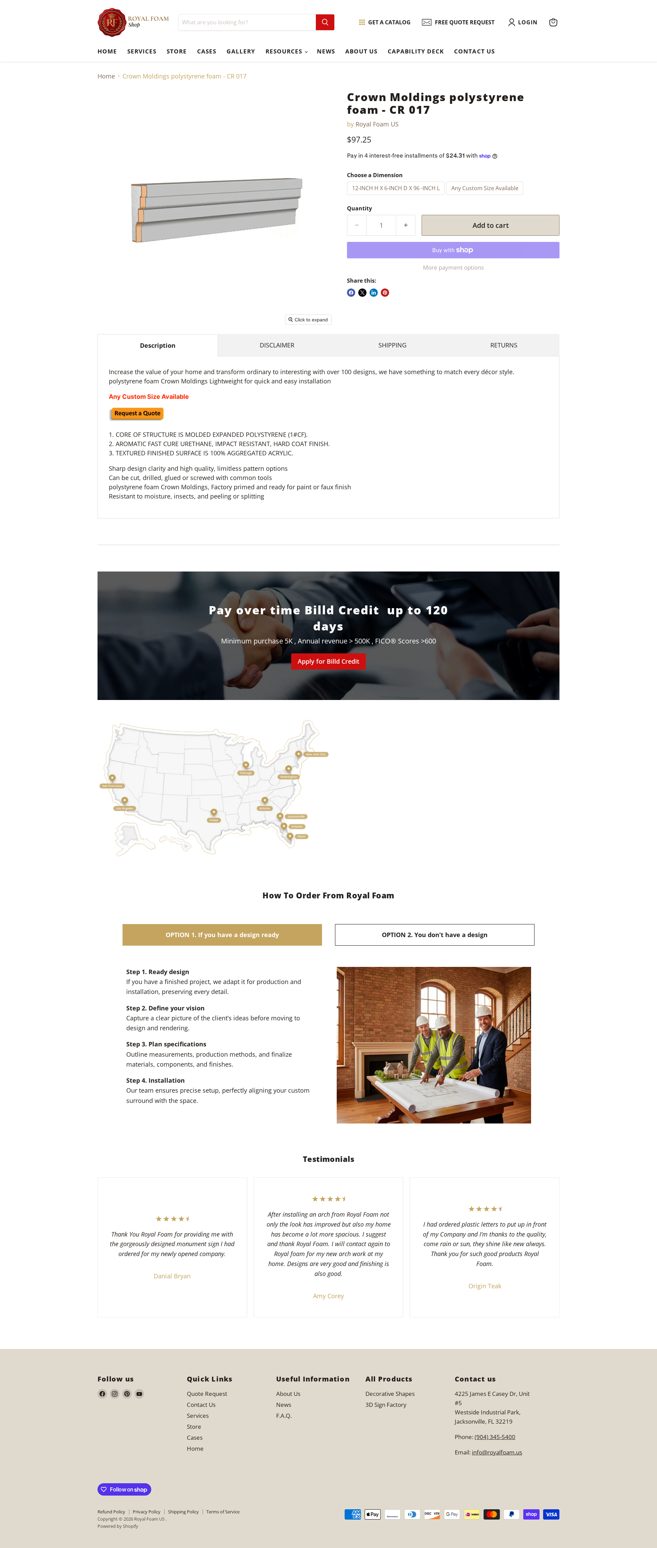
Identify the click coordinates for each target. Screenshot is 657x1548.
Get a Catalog (389, 22)
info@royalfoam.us (497, 1452)
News (326, 51)
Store (177, 51)
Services (141, 51)
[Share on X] (362, 292)
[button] (524, 22)
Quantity (359, 208)
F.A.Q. (284, 1416)
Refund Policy (111, 1512)
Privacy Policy (146, 1512)
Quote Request (153, 1117)
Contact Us (474, 51)
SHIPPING (392, 345)
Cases (206, 51)
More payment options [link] (453, 267)
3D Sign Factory (386, 1405)
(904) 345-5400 (495, 1437)
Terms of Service (223, 1512)
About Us (361, 51)
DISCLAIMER (277, 345)
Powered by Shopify (118, 1526)
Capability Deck (416, 51)
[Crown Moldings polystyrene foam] (136, 419)
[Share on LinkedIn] (374, 292)
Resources (285, 51)
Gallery (241, 51)
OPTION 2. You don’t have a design (435, 935)
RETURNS (503, 345)
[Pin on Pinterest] (385, 292)
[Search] (325, 22)
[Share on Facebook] (351, 292)
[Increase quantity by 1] (405, 225)
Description (158, 345)
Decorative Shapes (390, 1394)
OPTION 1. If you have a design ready (222, 935)
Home (107, 51)
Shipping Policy (183, 1512)
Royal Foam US (377, 124)
